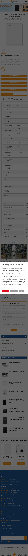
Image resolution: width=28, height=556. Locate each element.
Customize (14, 291)
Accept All (5, 291)
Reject (21, 291)
